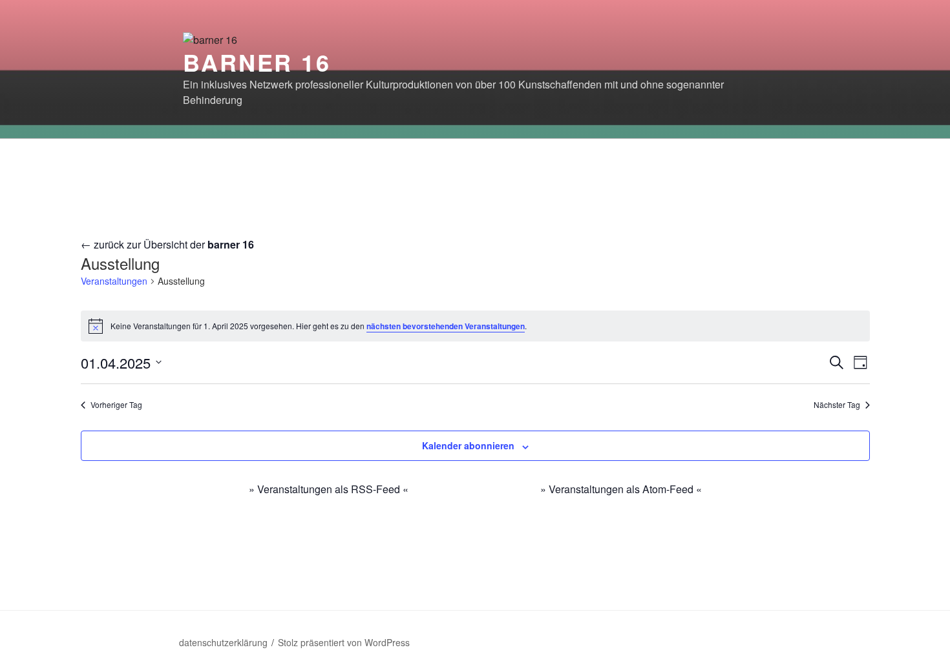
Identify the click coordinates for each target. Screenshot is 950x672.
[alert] (475, 326)
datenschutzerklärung (223, 642)
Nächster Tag (837, 405)
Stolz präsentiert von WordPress (344, 642)
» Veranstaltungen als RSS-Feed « (328, 489)
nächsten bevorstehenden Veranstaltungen (445, 326)
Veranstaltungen (114, 281)
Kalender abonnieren (468, 445)
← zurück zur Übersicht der (167, 244)
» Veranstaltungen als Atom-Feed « (621, 489)
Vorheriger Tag (116, 405)
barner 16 (257, 62)
